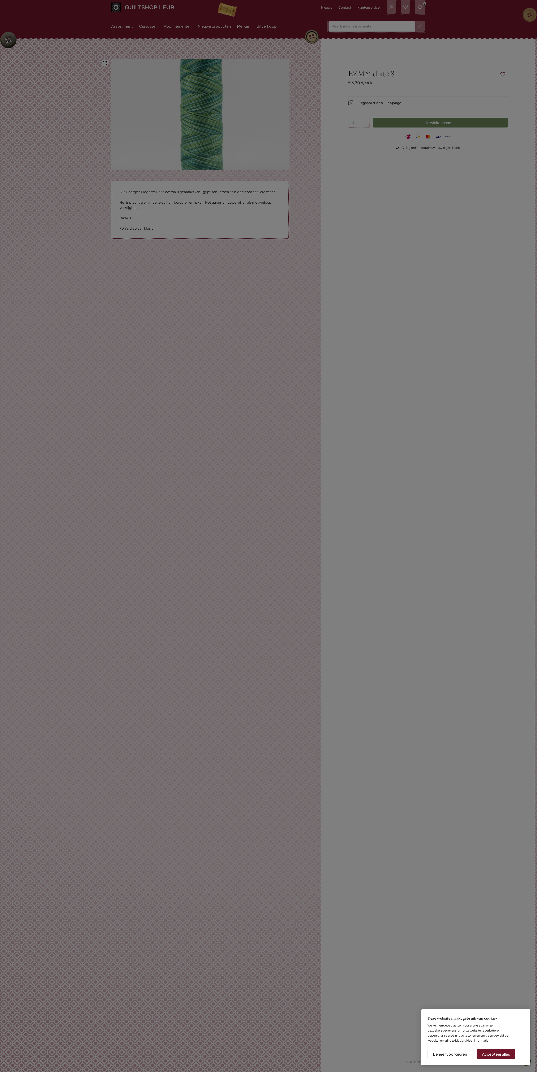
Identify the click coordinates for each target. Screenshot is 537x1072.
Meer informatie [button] (477, 1040)
